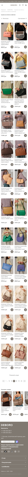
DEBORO (10, 10)
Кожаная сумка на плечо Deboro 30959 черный (7, 335)
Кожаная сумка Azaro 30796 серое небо (20, 72)
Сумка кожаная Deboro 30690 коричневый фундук (7, 364)
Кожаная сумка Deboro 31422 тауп (17, 409)
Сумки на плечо (19, 10)
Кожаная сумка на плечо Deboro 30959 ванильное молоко (21, 306)
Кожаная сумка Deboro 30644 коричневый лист (20, 131)
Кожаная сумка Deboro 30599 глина (7, 218)
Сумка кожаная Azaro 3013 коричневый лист (5, 410)
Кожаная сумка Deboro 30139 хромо (7, 71)
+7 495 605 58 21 (6, 432)
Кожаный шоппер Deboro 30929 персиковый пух (6, 190)
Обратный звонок (8, 441)
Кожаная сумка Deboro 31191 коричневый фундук (21, 160)
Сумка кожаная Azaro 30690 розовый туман (19, 364)
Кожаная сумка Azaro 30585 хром (20, 42)
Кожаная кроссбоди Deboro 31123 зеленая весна (7, 101)
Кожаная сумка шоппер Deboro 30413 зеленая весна (7, 248)
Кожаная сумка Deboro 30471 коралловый (5, 43)
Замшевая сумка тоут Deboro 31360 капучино (6, 131)
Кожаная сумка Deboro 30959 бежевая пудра (19, 335)
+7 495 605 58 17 (6, 430)
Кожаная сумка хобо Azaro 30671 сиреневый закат (21, 248)
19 (18, 381)
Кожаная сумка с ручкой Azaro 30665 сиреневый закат (20, 277)
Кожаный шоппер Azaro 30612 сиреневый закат (6, 277)
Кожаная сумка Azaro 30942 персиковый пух (19, 190)
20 (21, 381)
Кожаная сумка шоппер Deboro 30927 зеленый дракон (19, 102)
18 (16, 381)
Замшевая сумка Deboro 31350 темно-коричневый (7, 160)
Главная (3, 10)
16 (11, 381)
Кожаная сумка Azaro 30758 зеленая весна (21, 219)
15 (9, 381)
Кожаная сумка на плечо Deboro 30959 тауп (7, 306)
